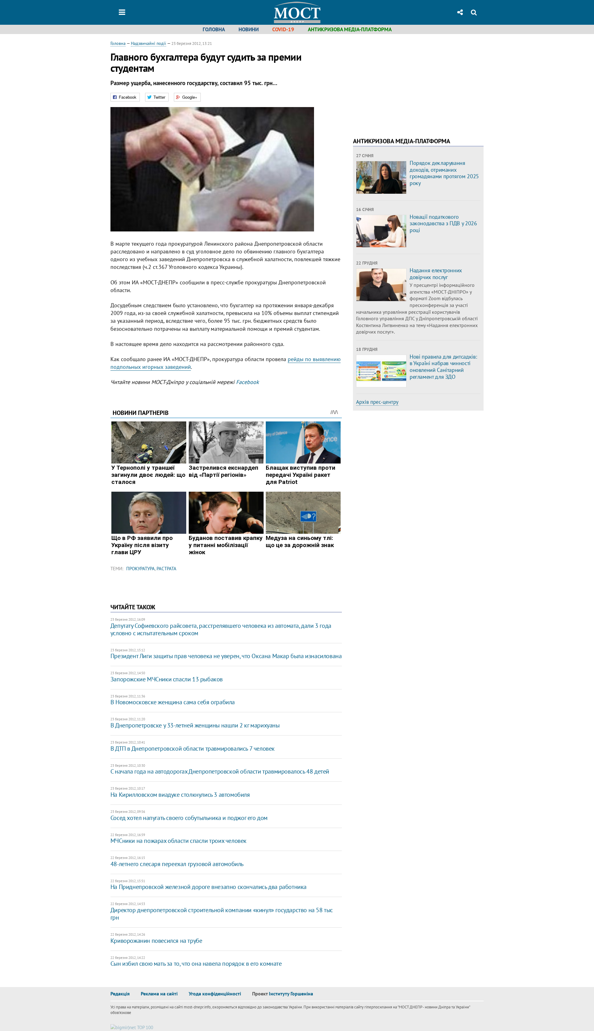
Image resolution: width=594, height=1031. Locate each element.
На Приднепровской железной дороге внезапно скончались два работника (208, 887)
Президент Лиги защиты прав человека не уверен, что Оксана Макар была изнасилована (226, 656)
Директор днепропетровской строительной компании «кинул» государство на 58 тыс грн (221, 913)
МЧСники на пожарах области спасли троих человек (178, 841)
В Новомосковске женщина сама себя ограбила (172, 702)
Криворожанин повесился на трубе (156, 941)
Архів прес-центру (377, 402)
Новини (249, 29)
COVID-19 (283, 29)
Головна (214, 29)
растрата (166, 569)
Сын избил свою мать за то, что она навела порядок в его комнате (196, 964)
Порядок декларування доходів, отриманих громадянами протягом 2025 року (444, 173)
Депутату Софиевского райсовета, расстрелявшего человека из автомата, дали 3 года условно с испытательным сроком (220, 629)
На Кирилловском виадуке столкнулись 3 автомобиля (180, 795)
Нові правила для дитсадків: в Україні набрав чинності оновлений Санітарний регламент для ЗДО (443, 366)
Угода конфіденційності (215, 993)
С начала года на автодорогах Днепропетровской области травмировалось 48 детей (219, 771)
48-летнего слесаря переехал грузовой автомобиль (176, 864)
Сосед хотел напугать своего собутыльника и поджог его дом (189, 818)
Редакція (120, 993)
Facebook (247, 382)
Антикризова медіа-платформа (350, 29)
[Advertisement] (405, 83)
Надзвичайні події (148, 43)
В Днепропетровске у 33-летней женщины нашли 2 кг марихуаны (195, 725)
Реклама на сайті (159, 993)
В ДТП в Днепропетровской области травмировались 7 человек (192, 748)
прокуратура (140, 569)
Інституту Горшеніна (291, 993)
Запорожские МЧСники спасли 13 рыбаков (166, 679)
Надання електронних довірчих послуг (436, 274)
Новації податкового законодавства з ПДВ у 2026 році (443, 223)
